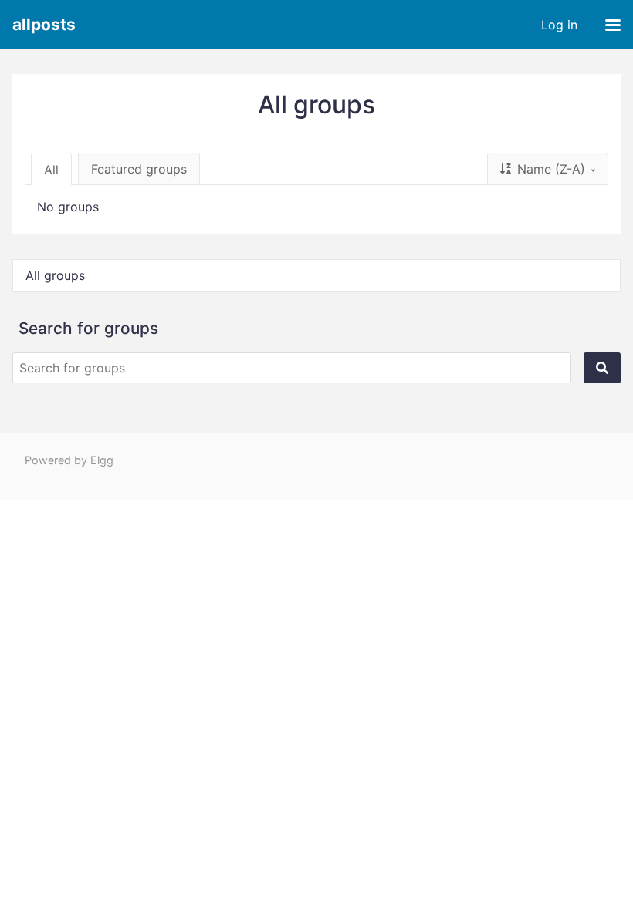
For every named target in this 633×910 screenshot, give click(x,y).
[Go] (602, 367)
